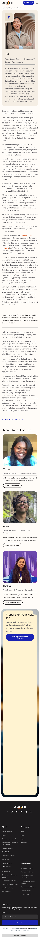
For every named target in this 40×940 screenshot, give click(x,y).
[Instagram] (13, 812)
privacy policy (27, 928)
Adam (6, 526)
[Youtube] (22, 812)
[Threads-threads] (27, 812)
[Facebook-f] (8, 812)
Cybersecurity (26, 235)
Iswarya (7, 585)
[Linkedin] (17, 812)
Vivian (6, 469)
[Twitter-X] (32, 812)
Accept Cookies (20, 936)
